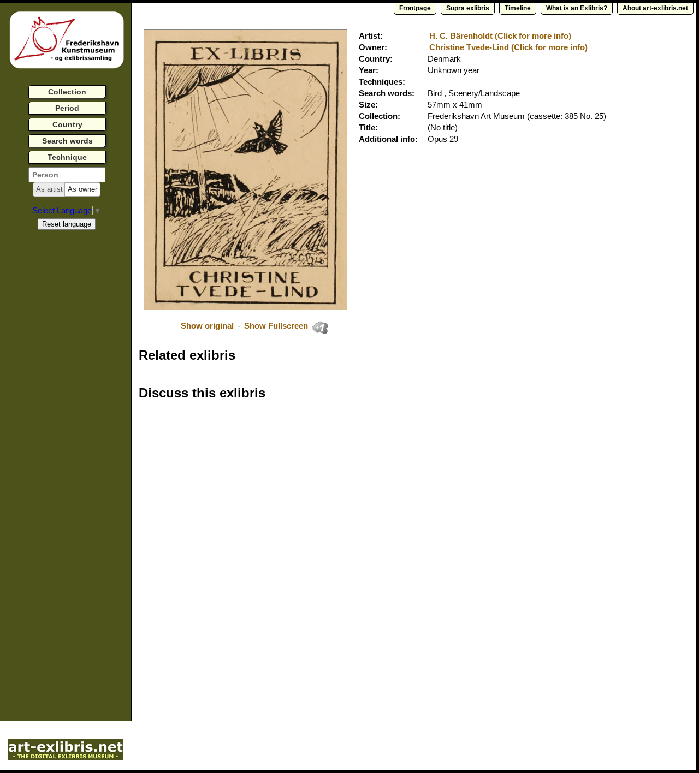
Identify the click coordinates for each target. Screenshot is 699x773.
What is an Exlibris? (576, 8)
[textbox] (66, 174)
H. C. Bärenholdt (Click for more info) (500, 35)
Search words (67, 140)
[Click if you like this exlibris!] (320, 327)
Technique (67, 157)
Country (67, 124)
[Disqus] (307, 548)
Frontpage (415, 8)
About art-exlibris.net (655, 8)
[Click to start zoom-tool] (245, 307)
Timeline (518, 8)
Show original (207, 325)
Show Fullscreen (277, 325)
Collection (67, 91)
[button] (49, 189)
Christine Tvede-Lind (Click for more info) (508, 47)
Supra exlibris (467, 8)
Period (67, 108)
